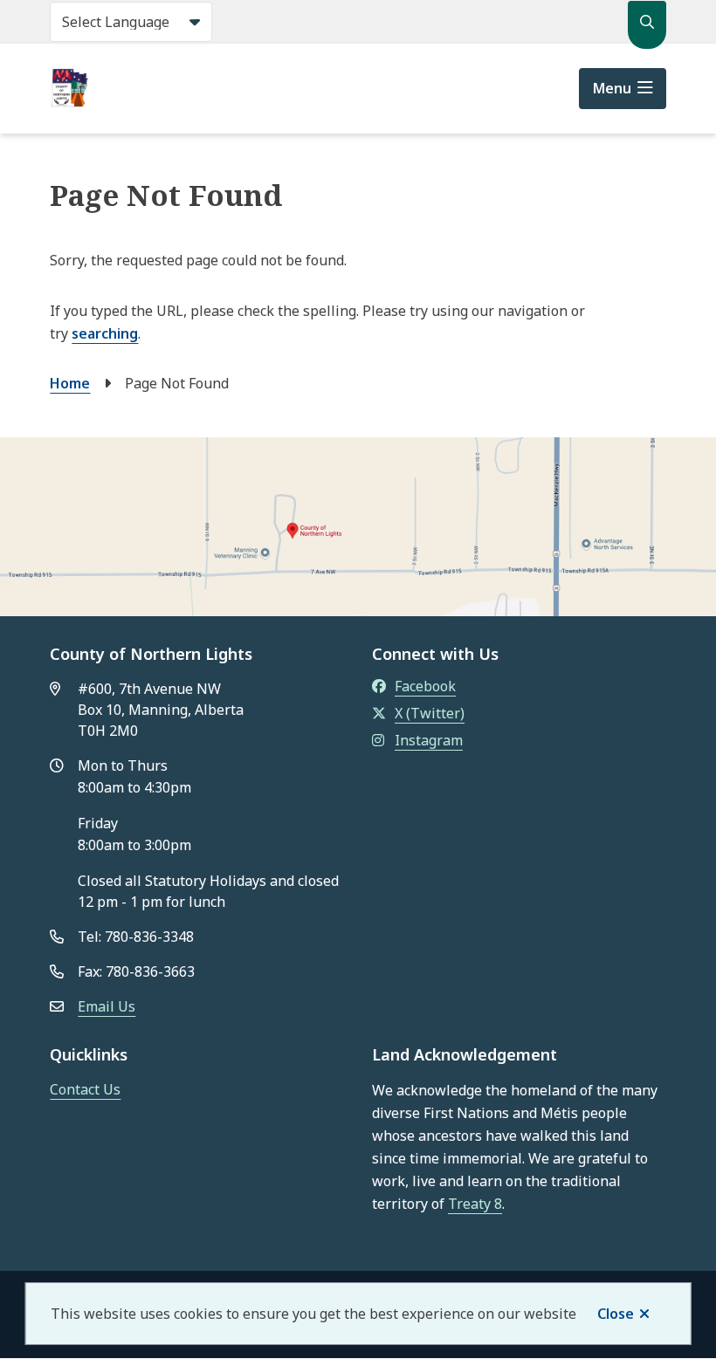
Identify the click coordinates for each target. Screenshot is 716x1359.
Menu (612, 88)
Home (70, 383)
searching (105, 333)
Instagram (429, 740)
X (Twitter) (430, 713)
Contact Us (85, 1089)
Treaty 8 (475, 1203)
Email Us (106, 1006)
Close (615, 1313)
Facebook (425, 686)
